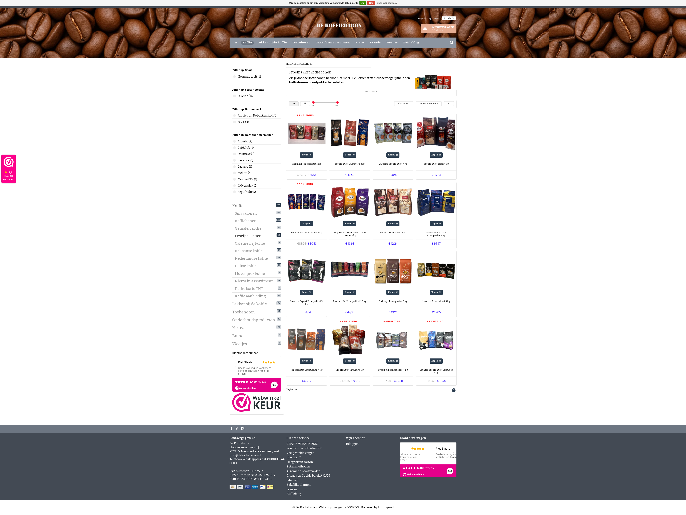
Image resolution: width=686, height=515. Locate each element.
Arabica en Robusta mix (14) (234, 115)
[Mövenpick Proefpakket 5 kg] (306, 202)
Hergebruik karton (300, 462)
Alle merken (403, 103)
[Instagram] (243, 429)
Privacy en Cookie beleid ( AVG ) (308, 475)
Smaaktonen (247, 213)
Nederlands (449, 18)
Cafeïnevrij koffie (251, 243)
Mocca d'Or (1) (234, 179)
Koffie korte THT (250, 288)
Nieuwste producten (428, 103)
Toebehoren (301, 42)
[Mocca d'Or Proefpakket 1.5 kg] (350, 271)
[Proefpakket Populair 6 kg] (350, 339)
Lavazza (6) (234, 160)
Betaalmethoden (298, 466)
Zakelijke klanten (299, 485)
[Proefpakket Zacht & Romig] (350, 133)
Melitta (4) (234, 173)
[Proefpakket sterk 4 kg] (436, 133)
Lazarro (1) (234, 166)
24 (449, 103)
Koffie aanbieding (252, 296)
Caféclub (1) (234, 147)
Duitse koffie (247, 266)
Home (289, 64)
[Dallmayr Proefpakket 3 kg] (393, 271)
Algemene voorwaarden (303, 471)
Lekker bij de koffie (272, 42)
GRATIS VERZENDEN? (303, 444)
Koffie (247, 42)
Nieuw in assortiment (255, 281)
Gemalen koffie (249, 228)
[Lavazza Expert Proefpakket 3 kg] (306, 271)
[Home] (236, 43)
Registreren (433, 19)
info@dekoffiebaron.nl (245, 455)
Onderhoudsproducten (333, 42)
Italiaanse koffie (250, 251)
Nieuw (360, 42)
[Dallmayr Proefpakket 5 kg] (306, 133)
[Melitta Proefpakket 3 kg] (393, 202)
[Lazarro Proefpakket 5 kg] (436, 271)
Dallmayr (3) (234, 154)
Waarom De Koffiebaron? (304, 448)
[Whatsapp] (237, 429)
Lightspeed (386, 507)
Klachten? (294, 457)
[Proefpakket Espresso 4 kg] (393, 339)
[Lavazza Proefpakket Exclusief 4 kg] (436, 339)
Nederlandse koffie (252, 258)
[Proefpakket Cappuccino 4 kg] (306, 339)
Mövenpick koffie (251, 273)
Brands (375, 42)
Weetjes (392, 42)
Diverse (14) (234, 96)
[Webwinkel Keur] (256, 402)
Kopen (305, 155)
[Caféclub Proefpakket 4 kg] (393, 133)
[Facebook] (231, 429)
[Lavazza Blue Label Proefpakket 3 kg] (436, 202)
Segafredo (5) (234, 191)
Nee (371, 3)
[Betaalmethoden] (252, 487)
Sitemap (292, 480)
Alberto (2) (234, 141)
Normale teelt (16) (234, 76)
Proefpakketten (249, 236)
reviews (292, 489)
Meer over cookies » (387, 3)
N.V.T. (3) (234, 122)
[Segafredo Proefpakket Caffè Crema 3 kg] (350, 202)
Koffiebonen (247, 221)
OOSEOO (353, 507)
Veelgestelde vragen (301, 453)
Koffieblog (411, 42)
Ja (362, 3)
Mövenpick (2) (234, 185)
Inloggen (421, 19)
